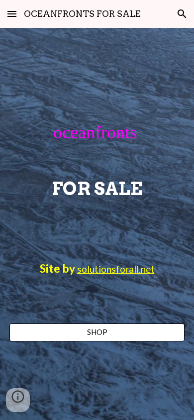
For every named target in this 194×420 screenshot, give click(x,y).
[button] (12, 13)
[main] (97, 158)
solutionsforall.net (116, 269)
